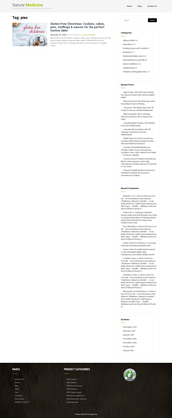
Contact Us (152, 6)
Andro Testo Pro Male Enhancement (139, 249)
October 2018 (128, 346)
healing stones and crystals (135, 48)
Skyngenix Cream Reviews (134, 291)
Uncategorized (72, 402)
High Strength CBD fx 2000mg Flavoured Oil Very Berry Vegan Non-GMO (137, 116)
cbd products (71, 379)
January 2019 (128, 335)
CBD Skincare (72, 389)
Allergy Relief (129, 40)
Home (129, 6)
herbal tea (127, 52)
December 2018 (129, 339)
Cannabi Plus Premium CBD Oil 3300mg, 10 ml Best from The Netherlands (136, 132)
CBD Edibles (71, 382)
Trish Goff (127, 212)
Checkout (18, 396)
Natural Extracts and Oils (133, 60)
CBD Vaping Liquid (73, 392)
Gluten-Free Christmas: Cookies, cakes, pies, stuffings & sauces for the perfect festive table (77, 27)
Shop (139, 6)
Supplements (128, 68)
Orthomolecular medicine (76, 399)
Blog (16, 386)
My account (19, 399)
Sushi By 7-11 (128, 196)
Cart (16, 392)
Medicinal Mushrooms (133, 56)
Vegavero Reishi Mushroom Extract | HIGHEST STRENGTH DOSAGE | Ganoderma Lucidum (138, 173)
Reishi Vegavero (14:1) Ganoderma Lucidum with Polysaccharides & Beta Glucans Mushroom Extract (137, 141)
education (127, 44)
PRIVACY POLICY (22, 402)
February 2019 (129, 331)
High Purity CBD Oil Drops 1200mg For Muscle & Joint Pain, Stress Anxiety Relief (137, 95)
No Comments (74, 35)
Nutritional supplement (75, 396)
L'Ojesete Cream (130, 275)
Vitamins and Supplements (134, 72)
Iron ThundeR (129, 226)
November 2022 (130, 327)
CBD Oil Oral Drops (74, 386)
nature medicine (89, 35)
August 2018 (128, 350)
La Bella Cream (129, 258)
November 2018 (130, 343)
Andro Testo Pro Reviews (134, 243)
